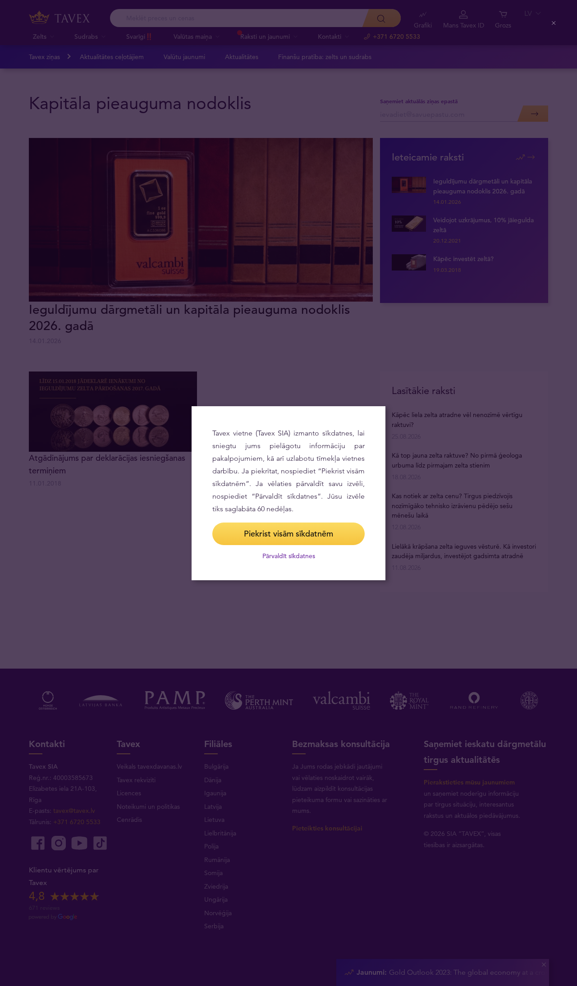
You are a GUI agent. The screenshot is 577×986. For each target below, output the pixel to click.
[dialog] (288, 493)
